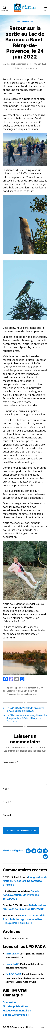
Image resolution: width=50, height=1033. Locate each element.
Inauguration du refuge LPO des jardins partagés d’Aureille (25, 881)
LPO (40, 687)
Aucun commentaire (27, 68)
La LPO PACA (14, 974)
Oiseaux (11, 690)
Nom (6, 789)
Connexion (9, 1002)
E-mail (7, 802)
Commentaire (10, 762)
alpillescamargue (19, 64)
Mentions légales (13, 850)
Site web (7, 815)
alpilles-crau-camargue (26, 687)
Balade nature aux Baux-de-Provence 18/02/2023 (21, 895)
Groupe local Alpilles (22, 1027)
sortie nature (30, 694)
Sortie (20, 694)
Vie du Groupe (25, 21)
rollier (18, 690)
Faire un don (12, 953)
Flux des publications (15, 1006)
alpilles (10, 687)
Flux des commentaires (17, 1010)
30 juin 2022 (40, 64)
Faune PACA (13, 964)
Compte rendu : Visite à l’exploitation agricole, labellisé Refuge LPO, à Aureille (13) (24, 919)
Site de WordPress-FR (16, 1014)
